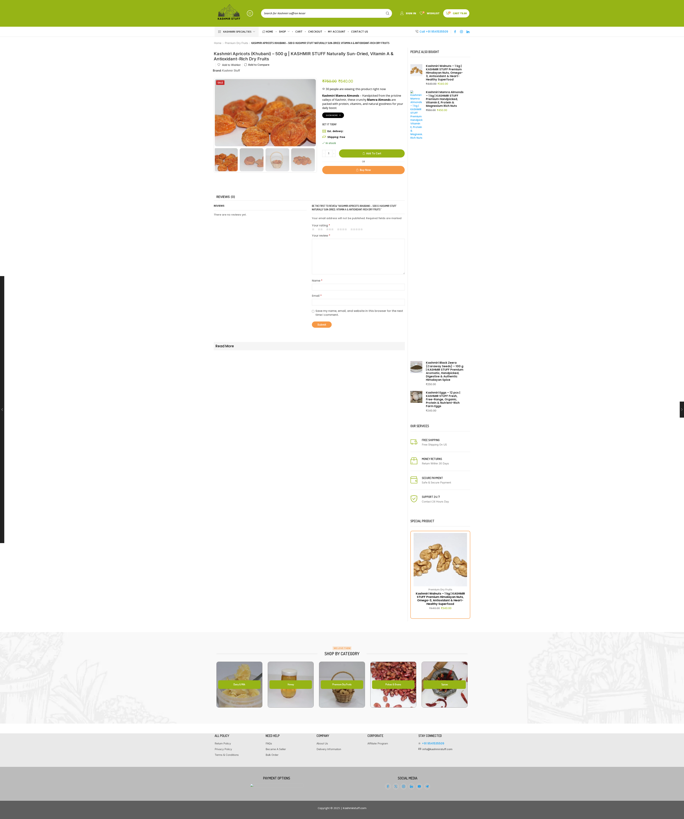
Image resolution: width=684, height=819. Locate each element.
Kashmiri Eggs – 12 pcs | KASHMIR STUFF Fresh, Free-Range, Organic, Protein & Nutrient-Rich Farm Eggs (443, 399)
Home (217, 43)
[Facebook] (455, 31)
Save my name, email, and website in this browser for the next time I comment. (359, 313)
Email (317, 296)
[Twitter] (396, 786)
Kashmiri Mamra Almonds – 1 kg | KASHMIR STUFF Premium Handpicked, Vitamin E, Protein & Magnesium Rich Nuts (444, 99)
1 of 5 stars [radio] (313, 229)
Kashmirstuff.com (354, 808)
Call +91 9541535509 (433, 31)
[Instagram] (461, 31)
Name (317, 281)
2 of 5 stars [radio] (320, 229)
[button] (250, 13)
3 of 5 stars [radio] (330, 229)
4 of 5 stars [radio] (342, 229)
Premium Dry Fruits (236, 43)
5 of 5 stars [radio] (356, 229)
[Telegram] (427, 786)
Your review (321, 236)
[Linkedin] (468, 31)
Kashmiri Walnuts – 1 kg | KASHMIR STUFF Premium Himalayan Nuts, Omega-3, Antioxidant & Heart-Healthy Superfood (444, 72)
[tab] (226, 197)
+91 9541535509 (433, 743)
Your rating (321, 225)
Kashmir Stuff (231, 70)
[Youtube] (419, 786)
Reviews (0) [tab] (225, 197)
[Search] (387, 13)
